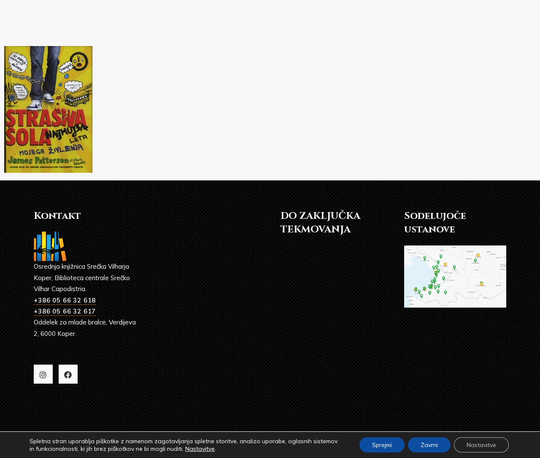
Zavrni (429, 445)
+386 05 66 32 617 (65, 311)
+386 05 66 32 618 (65, 300)
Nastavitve (200, 449)
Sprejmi (382, 445)
